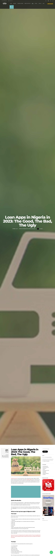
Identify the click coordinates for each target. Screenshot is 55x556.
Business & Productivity (46, 467)
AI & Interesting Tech (25, 228)
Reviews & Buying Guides (32, 228)
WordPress (44, 474)
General (44, 469)
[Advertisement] (26, 492)
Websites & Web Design (46, 473)
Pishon (41, 228)
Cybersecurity (44, 468)
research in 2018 (29, 479)
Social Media (44, 471)
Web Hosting (44, 472)
